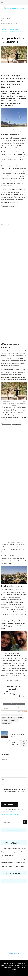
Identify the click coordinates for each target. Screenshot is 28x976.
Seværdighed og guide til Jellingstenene (13, 862)
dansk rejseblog (17, 715)
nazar (13, 202)
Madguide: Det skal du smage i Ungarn (12, 866)
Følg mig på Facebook (14, 830)
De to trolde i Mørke (7, 855)
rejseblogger (6, 723)
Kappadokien (12, 717)
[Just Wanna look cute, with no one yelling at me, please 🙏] (5, 944)
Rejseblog (14, 720)
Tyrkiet (4, 34)
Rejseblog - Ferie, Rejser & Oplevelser (13, 31)
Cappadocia (5, 715)
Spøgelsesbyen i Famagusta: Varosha (12, 852)
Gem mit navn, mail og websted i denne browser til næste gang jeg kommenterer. (14, 790)
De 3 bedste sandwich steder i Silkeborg (13, 859)
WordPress (18, 967)
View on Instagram (14, 953)
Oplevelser (5, 720)
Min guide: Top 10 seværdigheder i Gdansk (13, 848)
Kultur (20, 717)
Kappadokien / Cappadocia (10, 29)
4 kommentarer (14, 68)
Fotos (4, 717)
